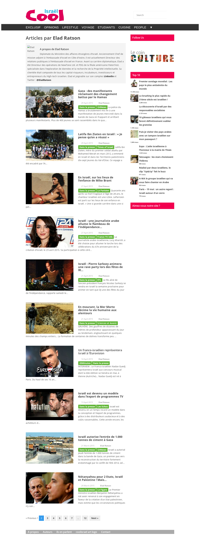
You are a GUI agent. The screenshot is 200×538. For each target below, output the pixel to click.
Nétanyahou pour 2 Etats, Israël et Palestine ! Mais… (100, 478)
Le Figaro (102, 489)
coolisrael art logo (86, 532)
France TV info (105, 236)
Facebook (154, 6)
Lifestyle (70, 27)
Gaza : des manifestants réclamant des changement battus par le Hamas (97, 94)
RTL (99, 279)
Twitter (145, 6)
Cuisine (124, 27)
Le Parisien (103, 190)
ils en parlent (64, 532)
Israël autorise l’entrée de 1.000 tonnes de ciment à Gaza (100, 438)
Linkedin (162, 6)
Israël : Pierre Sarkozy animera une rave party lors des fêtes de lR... (100, 267)
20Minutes (85, 363)
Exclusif (33, 27)
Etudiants (106, 27)
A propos (33, 532)
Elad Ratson (66, 38)
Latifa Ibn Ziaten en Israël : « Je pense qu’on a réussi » (100, 135)
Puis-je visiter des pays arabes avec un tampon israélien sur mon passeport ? (155, 135)
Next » (94, 518)
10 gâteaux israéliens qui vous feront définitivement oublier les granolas (155, 121)
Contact (137, 6)
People (140, 27)
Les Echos (102, 406)
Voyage (88, 27)
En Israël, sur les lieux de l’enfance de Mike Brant (95, 178)
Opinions (51, 27)
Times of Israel (105, 147)
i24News (101, 107)
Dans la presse (87, 107)
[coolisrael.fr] (45, 15)
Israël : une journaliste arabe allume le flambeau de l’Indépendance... (98, 224)
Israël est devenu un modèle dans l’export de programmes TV (100, 394)
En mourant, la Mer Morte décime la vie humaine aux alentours (97, 310)
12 (85, 518)
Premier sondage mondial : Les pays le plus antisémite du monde (155, 85)
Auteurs (47, 532)
